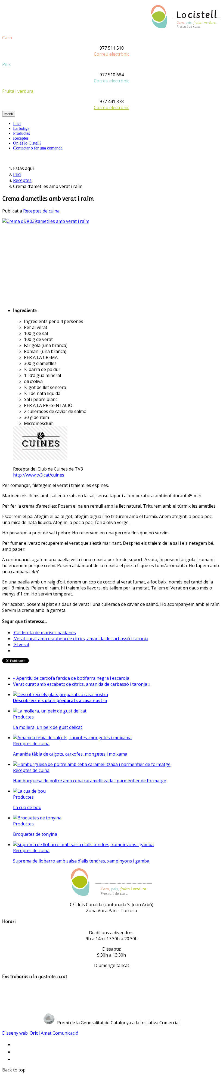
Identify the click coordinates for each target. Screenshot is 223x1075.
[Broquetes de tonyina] (37, 818)
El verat (21, 645)
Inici (17, 123)
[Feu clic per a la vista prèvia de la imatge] (45, 221)
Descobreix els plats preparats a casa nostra (60, 700)
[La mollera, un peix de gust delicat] (49, 711)
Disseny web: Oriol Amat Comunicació (40, 1033)
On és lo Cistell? (27, 143)
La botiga (21, 128)
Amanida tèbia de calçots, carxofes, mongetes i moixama (70, 754)
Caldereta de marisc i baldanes (44, 633)
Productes (21, 133)
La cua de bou (27, 807)
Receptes (21, 138)
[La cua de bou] (29, 791)
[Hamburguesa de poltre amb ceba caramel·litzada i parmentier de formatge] (92, 764)
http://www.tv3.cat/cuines (38, 475)
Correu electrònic (111, 54)
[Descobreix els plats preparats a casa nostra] (60, 694)
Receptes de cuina (41, 211)
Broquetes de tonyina (35, 834)
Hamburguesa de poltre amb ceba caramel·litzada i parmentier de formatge (89, 781)
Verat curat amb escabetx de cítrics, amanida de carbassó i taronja (80, 639)
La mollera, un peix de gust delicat (47, 727)
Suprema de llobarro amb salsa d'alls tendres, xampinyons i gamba (81, 861)
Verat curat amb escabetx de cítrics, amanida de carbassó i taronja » (81, 684)
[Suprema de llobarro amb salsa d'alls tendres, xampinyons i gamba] (83, 845)
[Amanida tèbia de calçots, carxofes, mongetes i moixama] (72, 738)
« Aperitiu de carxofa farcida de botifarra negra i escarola (71, 678)
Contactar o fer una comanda (38, 148)
